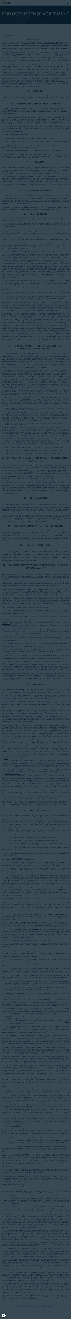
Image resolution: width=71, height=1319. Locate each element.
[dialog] (35, 659)
